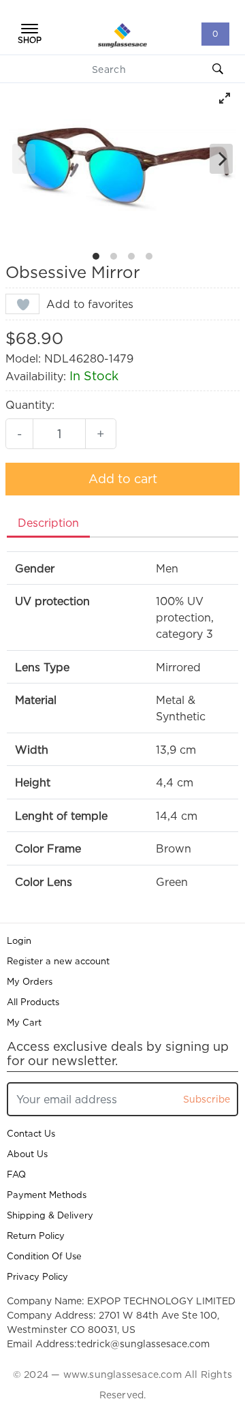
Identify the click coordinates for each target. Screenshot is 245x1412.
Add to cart (122, 478)
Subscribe (206, 1099)
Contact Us (31, 1133)
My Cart (24, 1022)
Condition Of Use (44, 1256)
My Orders (29, 981)
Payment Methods (46, 1194)
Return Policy (36, 1235)
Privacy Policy (37, 1276)
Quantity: (29, 405)
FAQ (16, 1174)
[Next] (221, 159)
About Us (27, 1153)
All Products (33, 1002)
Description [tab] (48, 523)
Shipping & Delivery (50, 1215)
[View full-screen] (224, 98)
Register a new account (58, 961)
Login (19, 940)
